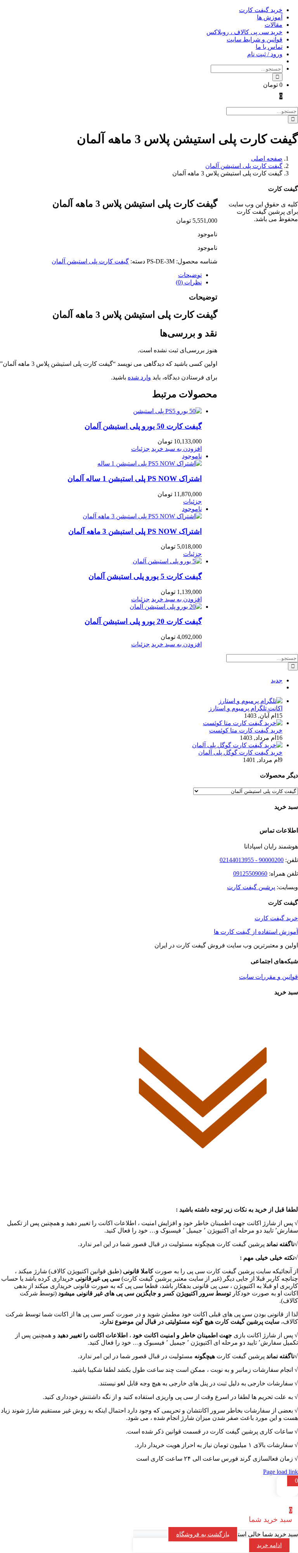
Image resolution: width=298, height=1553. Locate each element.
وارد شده (139, 377)
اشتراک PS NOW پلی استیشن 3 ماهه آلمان (135, 531)
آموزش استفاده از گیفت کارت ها (256, 931)
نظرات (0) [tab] (189, 282)
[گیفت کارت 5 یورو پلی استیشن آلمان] (101, 561)
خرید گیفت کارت (276, 918)
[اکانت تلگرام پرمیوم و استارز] (250, 701)
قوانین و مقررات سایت (268, 976)
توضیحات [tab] (190, 275)
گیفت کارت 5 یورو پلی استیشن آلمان (145, 576)
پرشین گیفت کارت (251, 887)
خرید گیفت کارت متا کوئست (245, 730)
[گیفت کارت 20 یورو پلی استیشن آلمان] (101, 606)
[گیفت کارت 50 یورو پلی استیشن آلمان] (101, 411)
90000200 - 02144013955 (252, 860)
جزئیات (140, 448)
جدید (276, 680)
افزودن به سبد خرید (176, 448)
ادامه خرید (269, 1545)
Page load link (280, 1471)
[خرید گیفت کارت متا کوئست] (242, 723)
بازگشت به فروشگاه (202, 1534)
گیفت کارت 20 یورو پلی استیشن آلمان (143, 621)
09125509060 (250, 873)
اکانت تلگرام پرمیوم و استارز (245, 708)
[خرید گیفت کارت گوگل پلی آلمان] (237, 745)
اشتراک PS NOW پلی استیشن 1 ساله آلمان (135, 478)
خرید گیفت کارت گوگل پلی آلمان (240, 752)
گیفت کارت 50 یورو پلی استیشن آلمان (143, 426)
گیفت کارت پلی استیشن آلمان (90, 261)
